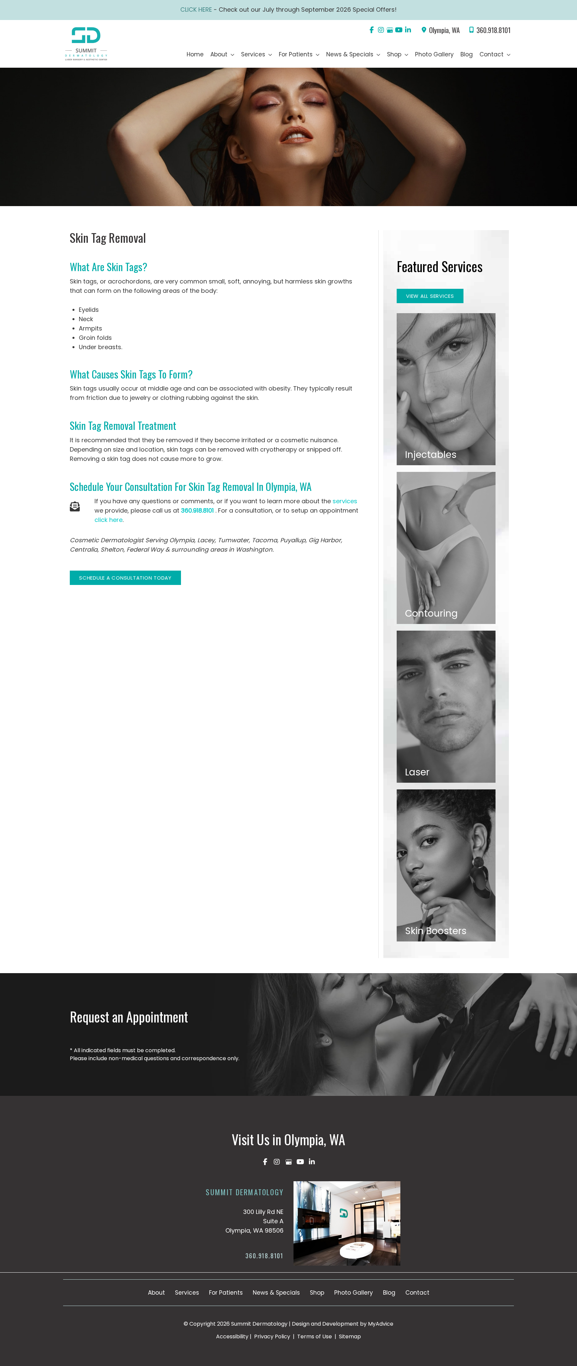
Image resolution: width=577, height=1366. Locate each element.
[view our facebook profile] (371, 30)
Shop (317, 1293)
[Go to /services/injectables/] (446, 389)
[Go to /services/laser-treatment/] (446, 707)
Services (187, 1293)
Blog (389, 1293)
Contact (417, 1293)
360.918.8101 (493, 30)
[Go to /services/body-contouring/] (446, 548)
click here (108, 520)
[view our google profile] (389, 30)
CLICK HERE (197, 9)
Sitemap (349, 1336)
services (345, 501)
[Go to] (229, 1258)
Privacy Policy (272, 1336)
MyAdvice (380, 1324)
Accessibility (232, 1336)
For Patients (226, 1293)
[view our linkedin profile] (407, 30)
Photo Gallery (353, 1293)
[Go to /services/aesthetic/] (446, 865)
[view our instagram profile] (380, 30)
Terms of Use (314, 1336)
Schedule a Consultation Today (125, 577)
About (156, 1293)
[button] (125, 577)
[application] (230, 54)
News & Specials (276, 1293)
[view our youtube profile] (398, 30)
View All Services (430, 295)
